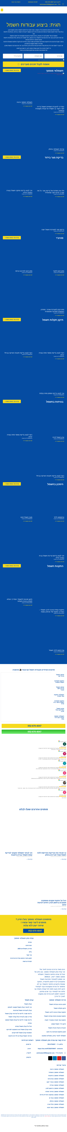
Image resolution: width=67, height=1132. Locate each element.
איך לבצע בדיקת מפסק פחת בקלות (51, 393)
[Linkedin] (55, 1058)
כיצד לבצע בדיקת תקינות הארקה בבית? (18, 353)
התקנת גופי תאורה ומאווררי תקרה (55, 1020)
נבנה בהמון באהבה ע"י (41, 1126)
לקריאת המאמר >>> (59, 114)
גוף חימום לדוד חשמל (56, 650)
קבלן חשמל (29, 1000)
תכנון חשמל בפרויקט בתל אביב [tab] (60, 710)
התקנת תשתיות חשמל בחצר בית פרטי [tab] (59, 702)
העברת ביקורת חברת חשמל (57, 1028)
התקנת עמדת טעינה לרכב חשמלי (55, 1012)
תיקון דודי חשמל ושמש (58, 1024)
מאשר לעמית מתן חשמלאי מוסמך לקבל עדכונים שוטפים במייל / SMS (50, 60)
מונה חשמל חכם (26, 517)
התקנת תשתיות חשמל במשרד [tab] (59, 681)
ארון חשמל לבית (58, 437)
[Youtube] (59, 1058)
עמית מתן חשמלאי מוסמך (24, 938)
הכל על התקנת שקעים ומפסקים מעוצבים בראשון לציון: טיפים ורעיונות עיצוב (52, 903)
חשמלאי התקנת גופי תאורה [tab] (59, 695)
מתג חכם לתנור (58, 271)
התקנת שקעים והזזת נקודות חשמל (55, 1016)
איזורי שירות (61, 1065)
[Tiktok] (50, 1058)
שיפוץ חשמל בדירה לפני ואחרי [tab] (60, 688)
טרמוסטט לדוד (59, 517)
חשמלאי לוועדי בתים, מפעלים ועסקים (54, 1036)
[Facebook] (64, 1058)
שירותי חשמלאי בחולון (56, 149)
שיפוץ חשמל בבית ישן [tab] (60, 675)
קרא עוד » (63, 859)
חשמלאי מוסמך (47, 1116)
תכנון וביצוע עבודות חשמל (57, 1004)
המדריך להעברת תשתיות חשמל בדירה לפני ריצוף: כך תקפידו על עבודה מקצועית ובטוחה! (49, 108)
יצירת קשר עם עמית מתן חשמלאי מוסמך (50, 1040)
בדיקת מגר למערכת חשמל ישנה (53, 230)
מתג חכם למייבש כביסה (23, 271)
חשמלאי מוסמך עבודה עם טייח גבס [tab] (59, 717)
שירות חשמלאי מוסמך (57, 1000)
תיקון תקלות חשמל (60, 1008)
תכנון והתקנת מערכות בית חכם (56, 1032)
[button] (2, 10)
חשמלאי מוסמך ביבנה (24, 102)
